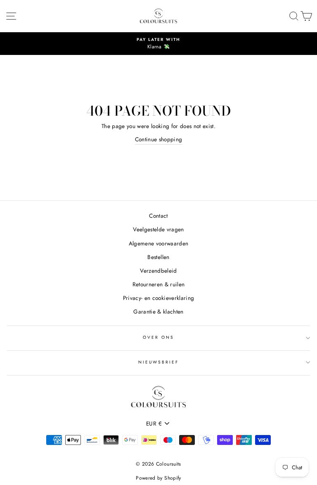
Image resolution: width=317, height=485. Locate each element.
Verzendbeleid (158, 270)
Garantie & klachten (158, 311)
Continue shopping (158, 139)
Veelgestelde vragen (158, 229)
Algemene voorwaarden (159, 243)
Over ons (158, 337)
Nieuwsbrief (158, 362)
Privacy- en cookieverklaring (158, 298)
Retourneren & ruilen (158, 284)
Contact (158, 216)
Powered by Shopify (158, 478)
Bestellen (158, 257)
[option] (158, 43)
